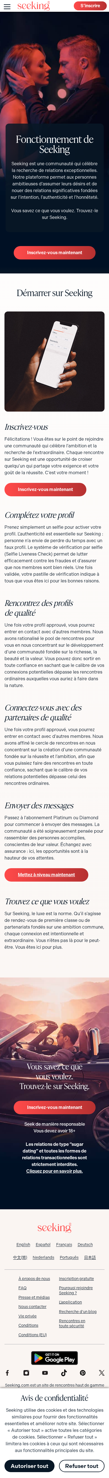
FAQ (22, 1288)
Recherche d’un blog (78, 1311)
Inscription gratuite (76, 1278)
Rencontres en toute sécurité (72, 1323)
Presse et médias (34, 1297)
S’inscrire (90, 5)
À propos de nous (34, 1278)
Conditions (28, 1325)
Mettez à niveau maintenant (46, 874)
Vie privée (27, 1316)
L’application (70, 1302)
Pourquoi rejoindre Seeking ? (76, 1290)
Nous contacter (32, 1306)
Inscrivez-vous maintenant (54, 252)
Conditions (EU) (32, 1335)
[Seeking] (34, 6)
